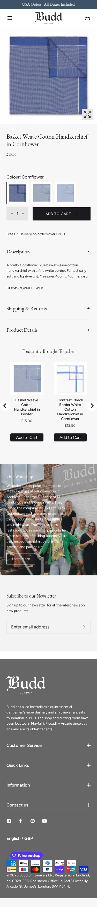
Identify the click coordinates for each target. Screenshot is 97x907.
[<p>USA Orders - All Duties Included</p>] (48, 4)
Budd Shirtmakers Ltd (36, 875)
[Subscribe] (84, 627)
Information (18, 785)
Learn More (21, 558)
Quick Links (17, 765)
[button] (9, 18)
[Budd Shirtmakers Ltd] (48, 18)
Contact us (17, 805)
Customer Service (24, 745)
